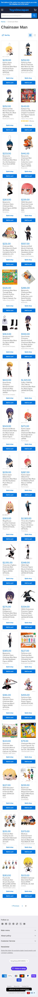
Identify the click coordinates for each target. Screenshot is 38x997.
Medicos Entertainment (28, 843)
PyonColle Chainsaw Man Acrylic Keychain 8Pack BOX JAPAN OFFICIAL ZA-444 (9, 882)
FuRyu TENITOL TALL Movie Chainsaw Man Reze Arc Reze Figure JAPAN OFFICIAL (28, 386)
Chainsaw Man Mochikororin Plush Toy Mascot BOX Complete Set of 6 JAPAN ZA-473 (10, 250)
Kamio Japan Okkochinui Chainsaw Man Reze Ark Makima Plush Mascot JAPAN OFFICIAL (28, 480)
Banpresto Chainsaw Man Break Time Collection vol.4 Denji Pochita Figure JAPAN (26, 295)
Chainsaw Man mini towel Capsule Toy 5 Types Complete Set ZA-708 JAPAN (28, 746)
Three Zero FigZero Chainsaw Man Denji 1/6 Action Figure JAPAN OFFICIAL (9, 569)
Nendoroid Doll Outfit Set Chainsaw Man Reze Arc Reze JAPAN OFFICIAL (10, 340)
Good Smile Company (27, 256)
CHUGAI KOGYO (7, 256)
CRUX (4, 843)
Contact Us (25, 986)
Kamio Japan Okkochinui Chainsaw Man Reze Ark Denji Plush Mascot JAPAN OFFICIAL (10, 67)
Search (9, 986)
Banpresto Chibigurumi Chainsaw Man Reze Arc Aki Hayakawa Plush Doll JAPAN (10, 160)
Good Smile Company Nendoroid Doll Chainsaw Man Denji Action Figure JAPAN (9, 387)
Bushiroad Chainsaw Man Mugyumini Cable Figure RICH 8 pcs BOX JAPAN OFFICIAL (27, 793)
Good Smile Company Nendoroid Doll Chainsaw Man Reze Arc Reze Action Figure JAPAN (28, 341)
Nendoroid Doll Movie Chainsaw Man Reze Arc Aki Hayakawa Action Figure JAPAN (27, 250)
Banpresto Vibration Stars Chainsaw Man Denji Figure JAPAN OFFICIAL (10, 206)
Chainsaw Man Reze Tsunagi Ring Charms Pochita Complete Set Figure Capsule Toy (10, 294)
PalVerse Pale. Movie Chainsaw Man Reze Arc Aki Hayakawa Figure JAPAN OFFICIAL (27, 67)
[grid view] (30, 35)
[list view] (35, 35)
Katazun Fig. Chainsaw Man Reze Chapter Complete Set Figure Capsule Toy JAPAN (28, 113)
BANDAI (23, 886)
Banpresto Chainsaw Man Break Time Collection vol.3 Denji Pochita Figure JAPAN (26, 161)
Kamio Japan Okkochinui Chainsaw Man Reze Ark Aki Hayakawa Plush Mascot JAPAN (10, 480)
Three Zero (24, 531)
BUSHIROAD (25, 799)
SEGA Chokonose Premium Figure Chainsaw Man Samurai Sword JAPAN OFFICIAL (27, 613)
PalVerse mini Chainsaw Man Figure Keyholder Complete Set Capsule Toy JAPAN (28, 657)
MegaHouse (6, 529)
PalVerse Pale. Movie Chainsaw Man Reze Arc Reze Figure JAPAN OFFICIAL (9, 113)
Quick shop (9, 78)
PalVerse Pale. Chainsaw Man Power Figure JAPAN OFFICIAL (27, 700)
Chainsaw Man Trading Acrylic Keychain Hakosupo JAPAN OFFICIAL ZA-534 (10, 838)
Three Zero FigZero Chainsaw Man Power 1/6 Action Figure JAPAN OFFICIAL (28, 525)
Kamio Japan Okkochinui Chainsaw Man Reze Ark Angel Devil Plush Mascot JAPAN (28, 434)
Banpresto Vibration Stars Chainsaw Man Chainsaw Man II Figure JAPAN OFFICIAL (8, 702)
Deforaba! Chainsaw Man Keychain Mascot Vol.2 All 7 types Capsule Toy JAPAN (10, 747)
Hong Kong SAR (18, 961)
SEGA (23, 212)
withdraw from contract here (19, 989)
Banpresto (6, 166)
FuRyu (23, 392)
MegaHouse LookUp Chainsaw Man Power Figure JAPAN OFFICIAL (9, 524)
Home (3, 22)
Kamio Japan (6, 74)
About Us (17, 986)
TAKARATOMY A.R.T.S (27, 751)
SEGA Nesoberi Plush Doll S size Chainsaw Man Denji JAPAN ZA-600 (8, 792)
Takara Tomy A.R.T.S (27, 118)
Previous (15, 906)
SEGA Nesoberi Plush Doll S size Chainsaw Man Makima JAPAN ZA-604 (28, 206)
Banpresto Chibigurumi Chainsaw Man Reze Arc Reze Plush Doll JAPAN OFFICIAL (10, 613)
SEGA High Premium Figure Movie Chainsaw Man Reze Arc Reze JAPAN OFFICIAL (28, 569)
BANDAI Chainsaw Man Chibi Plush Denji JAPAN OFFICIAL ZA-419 (27, 881)
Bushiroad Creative (26, 72)
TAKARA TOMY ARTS (9, 753)
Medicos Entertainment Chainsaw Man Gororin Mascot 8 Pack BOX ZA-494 (27, 838)
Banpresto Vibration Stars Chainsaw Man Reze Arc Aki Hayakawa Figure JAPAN (10, 657)
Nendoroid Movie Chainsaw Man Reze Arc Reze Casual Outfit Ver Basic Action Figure (10, 433)
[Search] (34, 15)
